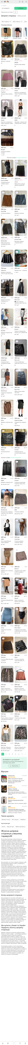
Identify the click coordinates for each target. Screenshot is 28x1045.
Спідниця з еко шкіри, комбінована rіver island (21, 630)
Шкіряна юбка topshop (6, 94)
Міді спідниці (17, 21)
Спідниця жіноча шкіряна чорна (5, 183)
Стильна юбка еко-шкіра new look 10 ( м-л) (21, 362)
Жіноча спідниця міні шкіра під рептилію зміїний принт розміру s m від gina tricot (21, 748)
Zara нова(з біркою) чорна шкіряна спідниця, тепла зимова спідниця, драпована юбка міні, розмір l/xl (7, 542)
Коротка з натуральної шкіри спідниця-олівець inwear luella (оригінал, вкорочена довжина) (21, 93)
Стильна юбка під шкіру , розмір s (7, 660)
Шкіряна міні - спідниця (21, 270)
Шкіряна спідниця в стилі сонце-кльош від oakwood (7, 273)
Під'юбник (22, 819)
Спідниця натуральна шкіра (6, 393)
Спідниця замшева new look (7, 601)
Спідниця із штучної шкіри (6, 630)
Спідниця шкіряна (5, 213)
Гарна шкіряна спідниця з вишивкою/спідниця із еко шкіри (7, 718)
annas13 (10, 786)
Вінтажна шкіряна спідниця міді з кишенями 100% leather (21, 242)
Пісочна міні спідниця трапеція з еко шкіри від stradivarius (7, 512)
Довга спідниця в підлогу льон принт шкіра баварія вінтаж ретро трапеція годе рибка (20, 601)
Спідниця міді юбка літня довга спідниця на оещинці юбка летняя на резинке (17, 810)
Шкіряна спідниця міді (7, 422)
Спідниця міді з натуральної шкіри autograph (5, 362)
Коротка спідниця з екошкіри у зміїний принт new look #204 (6, 748)
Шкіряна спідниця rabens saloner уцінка (20, 689)
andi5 (9, 806)
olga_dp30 (10, 797)
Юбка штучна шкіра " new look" (20, 392)
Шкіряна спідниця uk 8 (7, 482)
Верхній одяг (10, 826)
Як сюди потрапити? (21, 157)
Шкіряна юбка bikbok (20, 64)
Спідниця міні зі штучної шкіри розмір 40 (20, 452)
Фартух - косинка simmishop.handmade (13, 789)
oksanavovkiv (11, 775)
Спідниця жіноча (5, 451)
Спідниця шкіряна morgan (5, 152)
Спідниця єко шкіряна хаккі (20, 423)
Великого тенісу (6, 819)
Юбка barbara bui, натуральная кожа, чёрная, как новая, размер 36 (5, 243)
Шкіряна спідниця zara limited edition (15, 801)
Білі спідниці (15, 819)
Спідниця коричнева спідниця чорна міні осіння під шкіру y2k (20, 483)
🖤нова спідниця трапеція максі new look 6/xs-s (21, 302)
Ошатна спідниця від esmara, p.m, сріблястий (21, 332)
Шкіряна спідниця (5, 61)
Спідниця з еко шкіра (20, 718)
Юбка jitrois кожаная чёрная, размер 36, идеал (20, 184)
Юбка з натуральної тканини (15, 778)
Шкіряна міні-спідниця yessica (7, 571)
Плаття (3, 826)
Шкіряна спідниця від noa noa (6, 333)
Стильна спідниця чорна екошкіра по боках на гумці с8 (19, 660)
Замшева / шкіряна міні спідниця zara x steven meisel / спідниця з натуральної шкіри (21, 122)
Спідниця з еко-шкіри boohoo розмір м (20, 571)
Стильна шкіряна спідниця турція (19, 542)
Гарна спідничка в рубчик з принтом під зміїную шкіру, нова (6, 689)
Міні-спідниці (6, 21)
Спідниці (4, 5)
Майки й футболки (20, 826)
